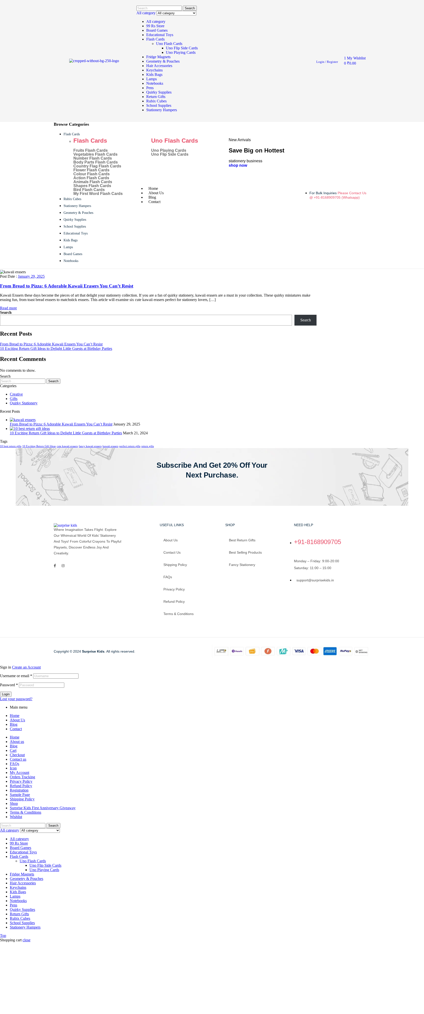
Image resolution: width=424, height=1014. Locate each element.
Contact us (172, 552)
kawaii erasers (110, 446)
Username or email (16, 676)
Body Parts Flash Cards (95, 162)
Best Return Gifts (242, 540)
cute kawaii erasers (67, 446)
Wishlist (16, 817)
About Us (17, 720)
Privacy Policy (174, 589)
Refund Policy (174, 601)
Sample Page (20, 795)
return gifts (147, 446)
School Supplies (158, 105)
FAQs (167, 577)
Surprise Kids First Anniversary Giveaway (43, 808)
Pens (150, 88)
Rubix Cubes (156, 101)
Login (6, 694)
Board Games (157, 30)
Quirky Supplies (159, 92)
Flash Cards (155, 39)
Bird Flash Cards (89, 190)
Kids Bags (154, 74)
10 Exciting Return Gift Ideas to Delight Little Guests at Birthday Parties (56, 348)
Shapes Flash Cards (92, 186)
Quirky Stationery (24, 403)
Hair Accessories (159, 66)
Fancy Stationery (242, 565)
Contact (16, 729)
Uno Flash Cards (169, 43)
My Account (19, 772)
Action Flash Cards (91, 178)
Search (190, 8)
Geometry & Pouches (163, 61)
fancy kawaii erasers (90, 446)
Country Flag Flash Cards (97, 166)
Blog (13, 724)
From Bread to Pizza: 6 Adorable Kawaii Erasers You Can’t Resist (66, 285)
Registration (19, 790)
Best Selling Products (245, 552)
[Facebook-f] (54, 565)
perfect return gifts (129, 446)
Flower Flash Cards (91, 170)
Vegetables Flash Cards (95, 154)
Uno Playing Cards (181, 52)
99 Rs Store (155, 26)
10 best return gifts (10, 446)
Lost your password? (16, 699)
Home (14, 715)
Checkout (17, 755)
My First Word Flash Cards (98, 194)
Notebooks (154, 83)
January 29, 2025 (31, 276)
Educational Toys (159, 35)
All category (155, 21)
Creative (16, 394)
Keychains (154, 70)
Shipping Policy (175, 565)
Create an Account (26, 667)
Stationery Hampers (161, 110)
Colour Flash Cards (91, 174)
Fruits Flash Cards (90, 150)
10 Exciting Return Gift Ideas (39, 446)
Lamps (151, 79)
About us (170, 540)
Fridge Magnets (158, 57)
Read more (8, 308)
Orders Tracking (22, 777)
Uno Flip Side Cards (182, 48)
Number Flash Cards (92, 158)
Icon (13, 768)
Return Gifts (155, 97)
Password (9, 685)
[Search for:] (23, 381)
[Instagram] (63, 565)
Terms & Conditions (178, 614)
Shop (14, 803)
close (26, 940)
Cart (13, 750)
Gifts (13, 399)
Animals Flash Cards (92, 182)
